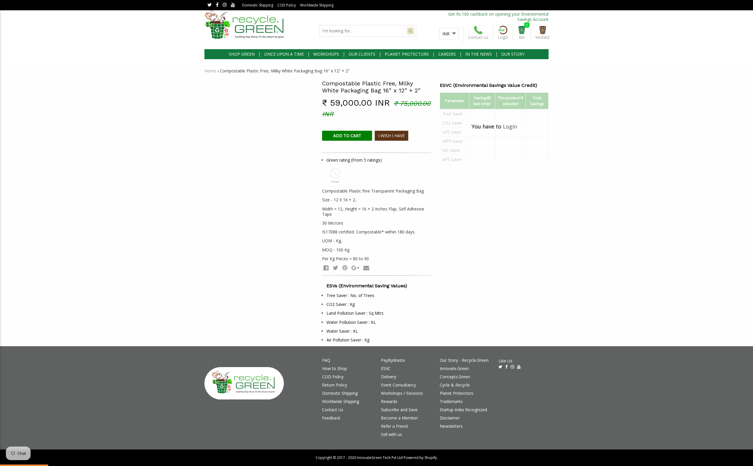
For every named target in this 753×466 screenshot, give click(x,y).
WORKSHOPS (326, 54)
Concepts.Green (455, 376)
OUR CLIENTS (362, 54)
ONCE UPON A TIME (284, 54)
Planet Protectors (456, 393)
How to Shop (334, 368)
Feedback (331, 418)
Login (510, 126)
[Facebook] (217, 5)
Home (210, 71)
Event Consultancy (398, 385)
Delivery (388, 376)
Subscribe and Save (399, 409)
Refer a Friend (394, 426)
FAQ (326, 360)
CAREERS (447, 54)
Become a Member (399, 418)
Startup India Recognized (463, 409)
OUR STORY (512, 54)
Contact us (478, 37)
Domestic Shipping (257, 5)
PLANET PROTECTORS (407, 54)
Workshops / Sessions (402, 393)
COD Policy (286, 5)
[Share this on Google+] (355, 268)
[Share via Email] (366, 268)
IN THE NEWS (478, 54)
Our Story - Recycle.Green (464, 360)
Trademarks (451, 401)
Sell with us (391, 434)
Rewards (389, 401)
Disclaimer (450, 418)
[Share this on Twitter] (335, 268)
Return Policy (334, 385)
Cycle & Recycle (455, 385)
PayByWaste (393, 360)
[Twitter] (209, 5)
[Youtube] (233, 5)
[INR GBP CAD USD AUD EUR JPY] (449, 34)
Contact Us (332, 409)
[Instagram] (225, 5)
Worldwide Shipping (317, 5)
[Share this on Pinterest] (344, 268)
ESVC (386, 368)
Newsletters (451, 426)
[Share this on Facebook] (326, 268)
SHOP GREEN (242, 54)
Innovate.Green (454, 368)
